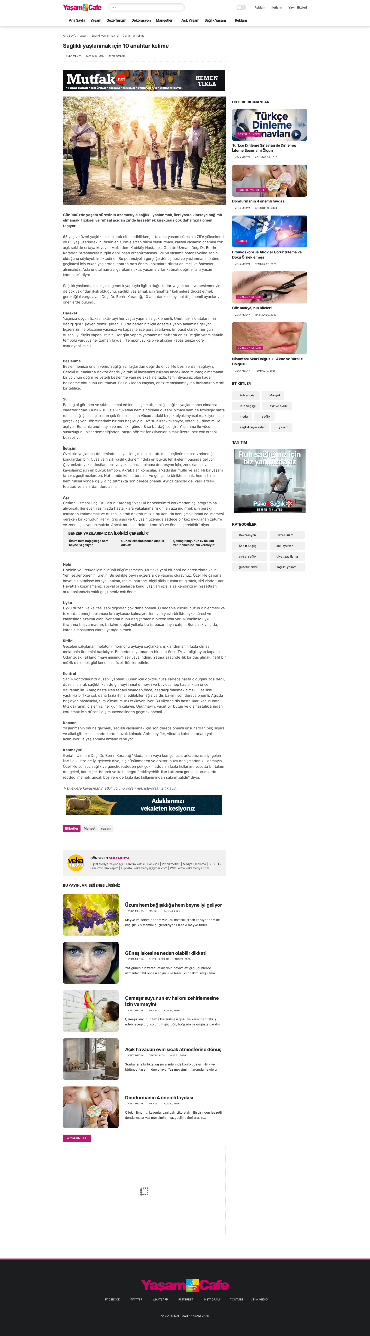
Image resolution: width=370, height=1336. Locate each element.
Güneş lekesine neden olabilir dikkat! (142, 543)
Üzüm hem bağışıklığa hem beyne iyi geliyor (88, 543)
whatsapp (160, 1299)
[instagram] (298, 21)
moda (243, 416)
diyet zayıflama (287, 556)
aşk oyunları (284, 545)
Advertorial (247, 395)
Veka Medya (259, 1299)
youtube (236, 1299)
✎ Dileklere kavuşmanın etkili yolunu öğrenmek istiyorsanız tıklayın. (120, 788)
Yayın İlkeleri (297, 7)
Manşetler (164, 20)
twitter (136, 1299)
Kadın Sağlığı (248, 545)
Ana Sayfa (77, 20)
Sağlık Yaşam (215, 20)
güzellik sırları (159, 959)
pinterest (185, 1299)
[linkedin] (101, 840)
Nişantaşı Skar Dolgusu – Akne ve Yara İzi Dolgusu (267, 361)
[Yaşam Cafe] (82, 10)
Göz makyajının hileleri (252, 308)
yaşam (84, 35)
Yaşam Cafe (200, 1315)
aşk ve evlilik (278, 406)
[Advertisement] (269, 62)
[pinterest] (291, 21)
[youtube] (304, 21)
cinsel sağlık (247, 556)
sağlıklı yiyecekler (252, 190)
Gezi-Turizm (116, 20)
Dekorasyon (141, 20)
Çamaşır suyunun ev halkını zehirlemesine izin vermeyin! (194, 543)
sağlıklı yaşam (286, 567)
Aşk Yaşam (190, 20)
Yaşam (95, 20)
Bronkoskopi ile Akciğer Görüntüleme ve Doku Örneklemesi (267, 254)
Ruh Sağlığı (247, 406)
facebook (112, 1299)
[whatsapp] (284, 21)
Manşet (89, 828)
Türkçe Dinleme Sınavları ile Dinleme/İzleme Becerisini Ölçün (264, 148)
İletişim (277, 7)
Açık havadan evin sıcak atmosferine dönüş (173, 1049)
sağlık (242, 240)
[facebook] (270, 21)
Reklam (260, 7)
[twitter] (277, 21)
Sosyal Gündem (249, 134)
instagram (212, 1299)
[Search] (181, 7)
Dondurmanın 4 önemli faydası (159, 1097)
